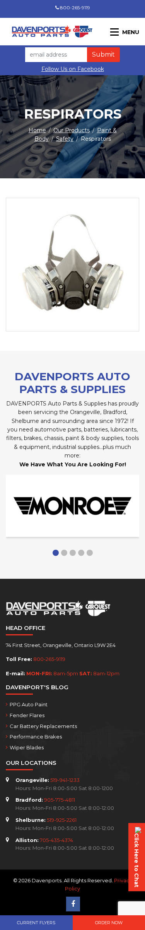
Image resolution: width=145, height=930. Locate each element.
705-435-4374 (56, 840)
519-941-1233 (65, 780)
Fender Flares (27, 715)
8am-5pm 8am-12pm (72, 673)
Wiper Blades (27, 747)
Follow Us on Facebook (72, 69)
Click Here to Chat (136, 860)
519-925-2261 (62, 820)
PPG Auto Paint (29, 704)
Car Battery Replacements (43, 726)
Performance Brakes (36, 736)
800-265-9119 (74, 7)
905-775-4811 (59, 800)
